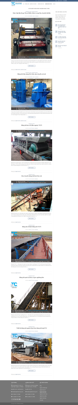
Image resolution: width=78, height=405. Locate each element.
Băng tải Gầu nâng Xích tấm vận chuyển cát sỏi (31, 74)
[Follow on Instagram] (64, 0)
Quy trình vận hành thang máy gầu (61, 42)
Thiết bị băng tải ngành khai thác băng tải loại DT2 (31, 328)
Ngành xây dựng (35, 11)
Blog (56, 0)
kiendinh (36, 128)
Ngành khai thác (29, 11)
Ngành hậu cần (43, 389)
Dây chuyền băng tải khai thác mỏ (31, 176)
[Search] (23, 4)
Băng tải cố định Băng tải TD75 (31, 226)
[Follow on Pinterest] (20, 399)
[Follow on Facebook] (63, 0)
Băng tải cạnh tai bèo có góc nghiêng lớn (31, 277)
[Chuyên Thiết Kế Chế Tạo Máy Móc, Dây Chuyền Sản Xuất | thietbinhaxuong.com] (16, 4)
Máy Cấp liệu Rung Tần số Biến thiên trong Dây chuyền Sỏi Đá (31, 13)
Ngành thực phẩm (43, 396)
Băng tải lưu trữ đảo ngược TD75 (31, 125)
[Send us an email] (66, 0)
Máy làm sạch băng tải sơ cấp (62, 46)
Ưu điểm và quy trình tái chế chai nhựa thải (62, 37)
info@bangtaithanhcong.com (17, 391)
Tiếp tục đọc (31, 167)
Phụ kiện (41, 400)
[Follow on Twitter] (65, 0)
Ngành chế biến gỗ (43, 387)
